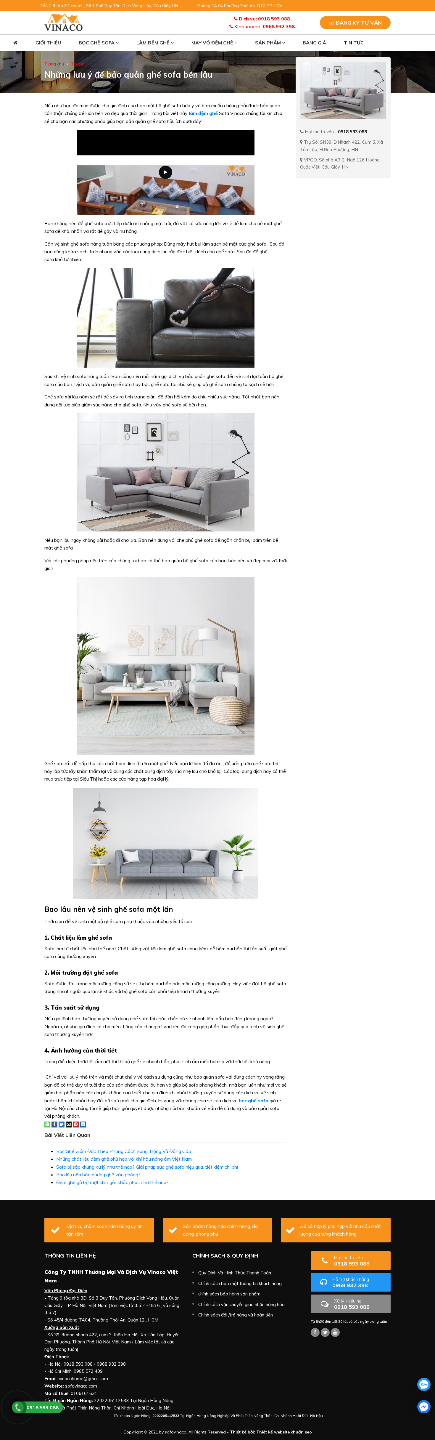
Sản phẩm (268, 43)
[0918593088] (424, 1384)
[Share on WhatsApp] (47, 1124)
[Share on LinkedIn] (83, 1124)
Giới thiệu (48, 43)
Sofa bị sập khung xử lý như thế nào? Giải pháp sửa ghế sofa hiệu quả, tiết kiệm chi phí (147, 1167)
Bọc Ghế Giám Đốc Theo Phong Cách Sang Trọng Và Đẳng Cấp (123, 1151)
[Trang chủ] (15, 43)
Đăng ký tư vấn (358, 22)
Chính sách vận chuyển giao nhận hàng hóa (241, 1304)
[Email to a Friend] (69, 1124)
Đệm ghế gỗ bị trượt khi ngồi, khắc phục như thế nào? (112, 1182)
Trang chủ (54, 64)
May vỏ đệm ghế (212, 43)
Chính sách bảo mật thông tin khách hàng (240, 1283)
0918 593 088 (352, 1261)
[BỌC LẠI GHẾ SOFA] (63, 22)
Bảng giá (314, 43)
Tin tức (354, 43)
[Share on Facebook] (54, 1124)
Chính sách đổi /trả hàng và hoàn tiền (235, 1315)
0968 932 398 (350, 1282)
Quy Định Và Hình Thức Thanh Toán (234, 1273)
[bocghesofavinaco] (315, 1332)
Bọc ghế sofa (97, 43)
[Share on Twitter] (62, 1124)
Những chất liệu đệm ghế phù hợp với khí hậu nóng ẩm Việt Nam (124, 1159)
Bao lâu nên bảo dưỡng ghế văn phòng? (98, 1175)
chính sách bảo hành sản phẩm (229, 1294)
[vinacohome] (325, 1332)
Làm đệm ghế (153, 43)
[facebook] (424, 1406)
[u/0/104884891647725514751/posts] (335, 1332)
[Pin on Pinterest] (76, 1124)
